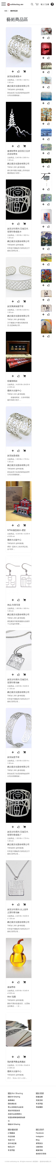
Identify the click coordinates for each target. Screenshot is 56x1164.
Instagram (40, 1136)
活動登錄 (39, 1146)
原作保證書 (12, 1143)
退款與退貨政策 (14, 1110)
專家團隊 (39, 1107)
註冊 (47, 4)
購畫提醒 (39, 1096)
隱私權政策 (12, 1103)
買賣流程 (39, 1100)
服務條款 (11, 1100)
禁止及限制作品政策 (15, 1107)
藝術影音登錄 (41, 1153)
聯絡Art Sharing (14, 1124)
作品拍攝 (11, 1136)
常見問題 (39, 1103)
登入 (43, 4)
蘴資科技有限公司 (45, 1161)
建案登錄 (39, 1150)
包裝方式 (11, 1139)
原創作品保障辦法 (15, 1114)
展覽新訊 (39, 1143)
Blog (37, 1139)
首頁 (5, 11)
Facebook (40, 1133)
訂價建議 (11, 1133)
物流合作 (11, 1146)
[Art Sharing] (15, 4)
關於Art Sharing (14, 1096)
